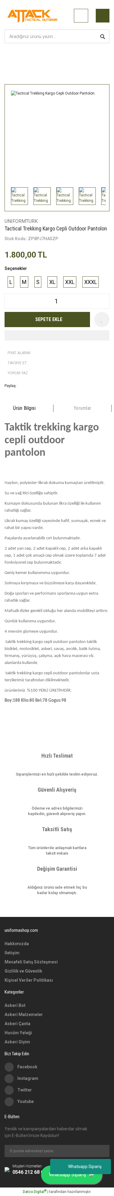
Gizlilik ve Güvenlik (23, 971)
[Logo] (33, 15)
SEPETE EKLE (48, 319)
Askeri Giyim (17, 1041)
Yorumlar (83, 408)
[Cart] (102, 15)
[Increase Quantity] (104, 301)
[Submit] (101, 1151)
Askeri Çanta (17, 1023)
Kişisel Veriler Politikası (29, 980)
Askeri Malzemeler (24, 1014)
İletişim (12, 952)
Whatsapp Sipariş (85, 1166)
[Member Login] (81, 15)
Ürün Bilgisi (24, 408)
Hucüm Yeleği (18, 1032)
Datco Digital (35, 1192)
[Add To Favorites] (101, 319)
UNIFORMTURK (21, 221)
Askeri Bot (15, 1005)
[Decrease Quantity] (9, 301)
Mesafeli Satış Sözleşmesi (31, 961)
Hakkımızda (17, 943)
